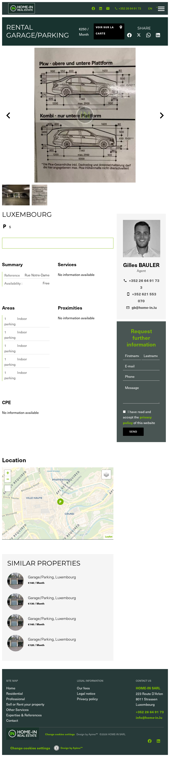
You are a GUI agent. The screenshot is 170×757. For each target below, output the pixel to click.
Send (133, 431)
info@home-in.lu (149, 717)
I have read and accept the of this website (139, 417)
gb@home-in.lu (144, 307)
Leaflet (108, 536)
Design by (72, 748)
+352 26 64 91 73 (150, 711)
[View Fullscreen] (8, 488)
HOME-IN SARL (148, 688)
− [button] (7, 479)
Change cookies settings (60, 734)
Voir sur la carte (105, 30)
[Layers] (106, 474)
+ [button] (7, 472)
